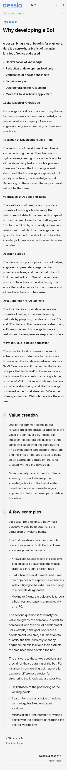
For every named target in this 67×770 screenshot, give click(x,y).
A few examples (25, 512)
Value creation (23, 415)
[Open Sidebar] (62, 5)
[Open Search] (56, 5)
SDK (33, 4)
